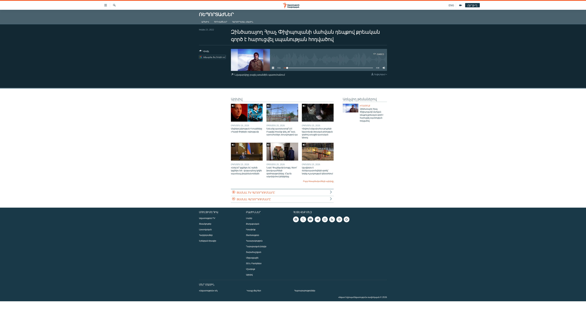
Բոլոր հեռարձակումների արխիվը (318, 181)
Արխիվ (205, 21)
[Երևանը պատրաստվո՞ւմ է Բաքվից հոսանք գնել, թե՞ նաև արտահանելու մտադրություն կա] (282, 113)
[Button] (204, 51)
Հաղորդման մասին (242, 21)
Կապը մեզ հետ (254, 290)
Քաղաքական (252, 223)
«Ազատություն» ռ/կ (208, 290)
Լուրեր (249, 218)
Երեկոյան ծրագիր (207, 240)
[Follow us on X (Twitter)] (303, 219)
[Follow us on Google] (346, 219)
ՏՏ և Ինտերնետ (254, 263)
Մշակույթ (250, 269)
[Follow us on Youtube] (310, 219)
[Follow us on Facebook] (296, 219)
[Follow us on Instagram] (325, 219)
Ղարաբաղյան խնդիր (256, 246)
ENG (451, 5)
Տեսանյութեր (205, 223)
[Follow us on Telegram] (317, 219)
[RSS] (332, 219)
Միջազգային (252, 257)
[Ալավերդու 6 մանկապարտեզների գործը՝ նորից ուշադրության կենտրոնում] (318, 152)
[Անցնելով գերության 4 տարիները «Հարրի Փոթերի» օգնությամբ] (247, 113)
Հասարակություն (254, 240)
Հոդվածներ (220, 21)
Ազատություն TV (207, 218)
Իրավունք (365, 106)
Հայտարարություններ (304, 290)
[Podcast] (339, 219)
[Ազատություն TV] (460, 5)
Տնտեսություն (252, 235)
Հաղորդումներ (206, 235)
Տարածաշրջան (253, 252)
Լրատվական (205, 229)
